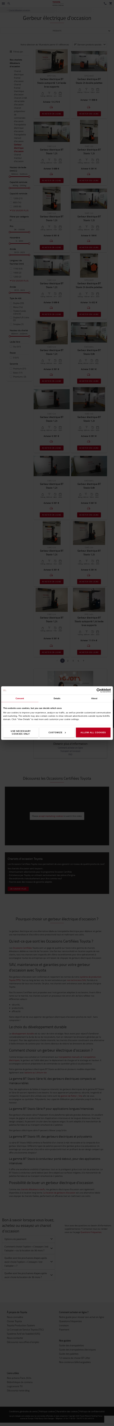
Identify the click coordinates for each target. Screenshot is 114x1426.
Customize (55, 732)
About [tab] (94, 698)
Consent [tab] (20, 698)
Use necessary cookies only (21, 732)
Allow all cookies (93, 732)
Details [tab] (57, 698)
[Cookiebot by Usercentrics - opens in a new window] (98, 690)
